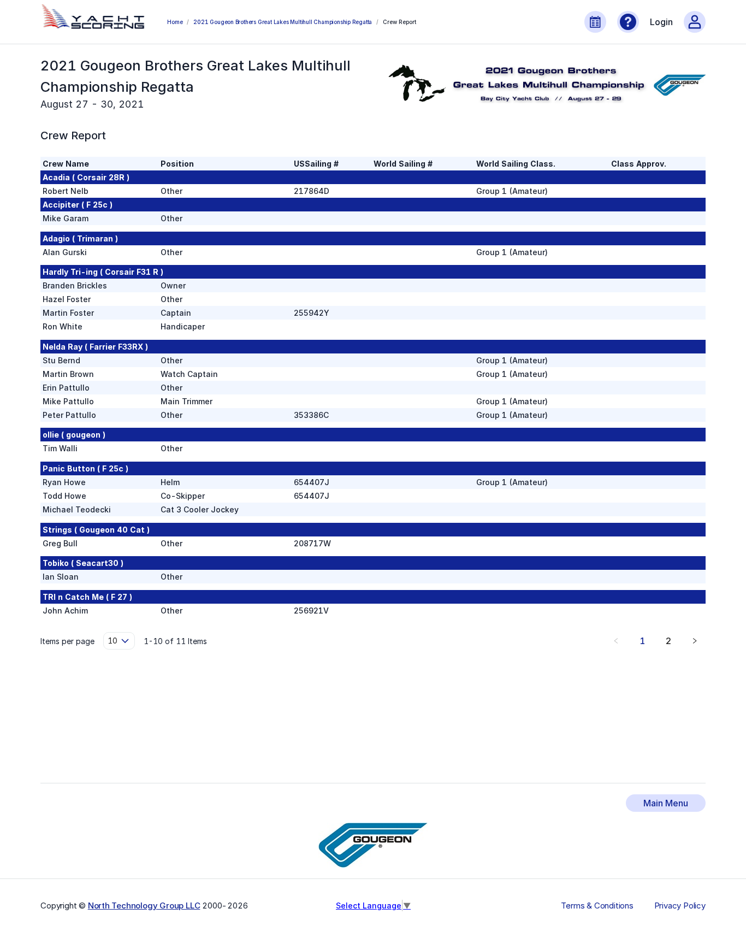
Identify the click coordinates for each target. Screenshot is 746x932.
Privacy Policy (680, 906)
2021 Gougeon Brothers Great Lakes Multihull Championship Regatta (282, 22)
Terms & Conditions (597, 906)
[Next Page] (695, 641)
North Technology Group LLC (144, 905)
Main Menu (665, 803)
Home (174, 22)
